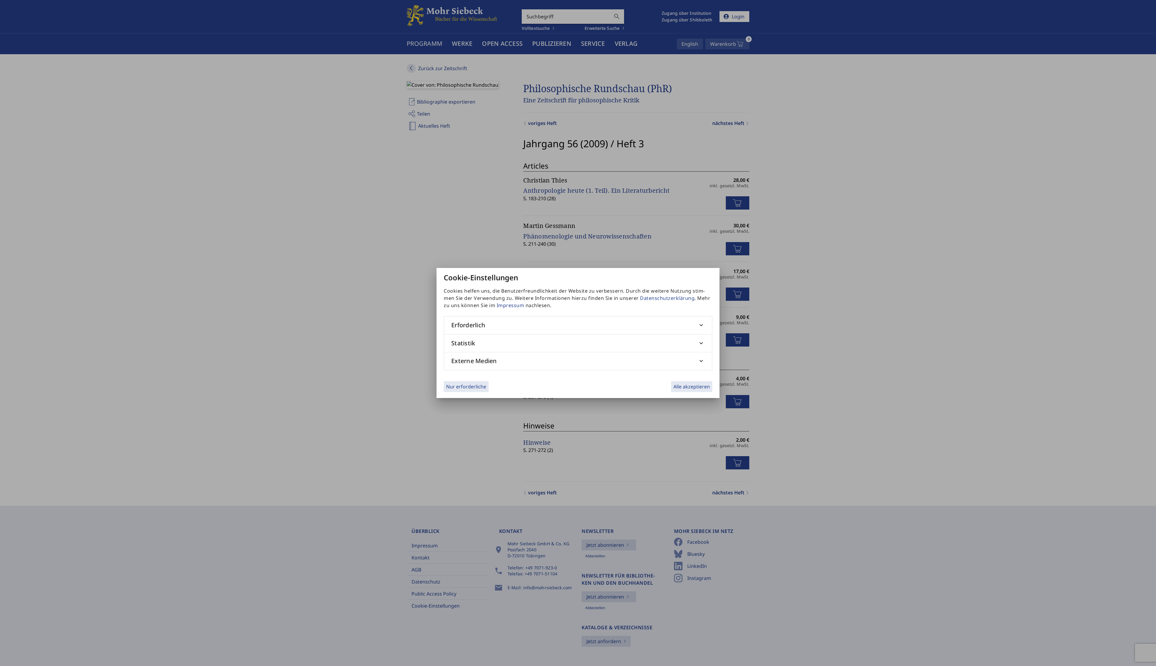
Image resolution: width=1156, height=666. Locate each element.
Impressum (510, 305)
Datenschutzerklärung (667, 298)
